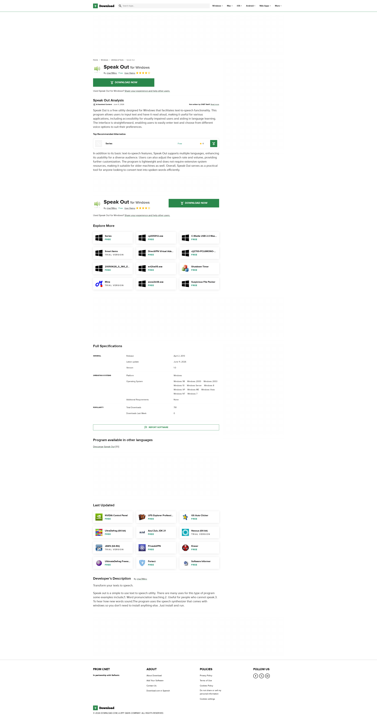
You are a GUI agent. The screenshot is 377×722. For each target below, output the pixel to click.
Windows (216, 6)
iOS (238, 6)
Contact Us (152, 685)
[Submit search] (120, 6)
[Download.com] (103, 6)
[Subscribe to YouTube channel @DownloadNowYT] (267, 676)
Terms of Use (206, 680)
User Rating (129, 73)
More (277, 6)
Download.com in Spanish (158, 691)
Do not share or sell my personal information (210, 692)
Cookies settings (207, 699)
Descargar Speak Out (104, 446)
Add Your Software (155, 680)
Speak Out (127, 67)
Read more (215, 104)
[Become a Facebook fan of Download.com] (255, 676)
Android (250, 6)
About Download (154, 675)
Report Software (158, 427)
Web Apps (264, 6)
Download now (126, 82)
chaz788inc (142, 579)
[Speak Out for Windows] (97, 69)
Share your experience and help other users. (147, 91)
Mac (229, 6)
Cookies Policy (206, 685)
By (110, 73)
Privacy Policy (206, 675)
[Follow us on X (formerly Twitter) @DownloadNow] (261, 676)
